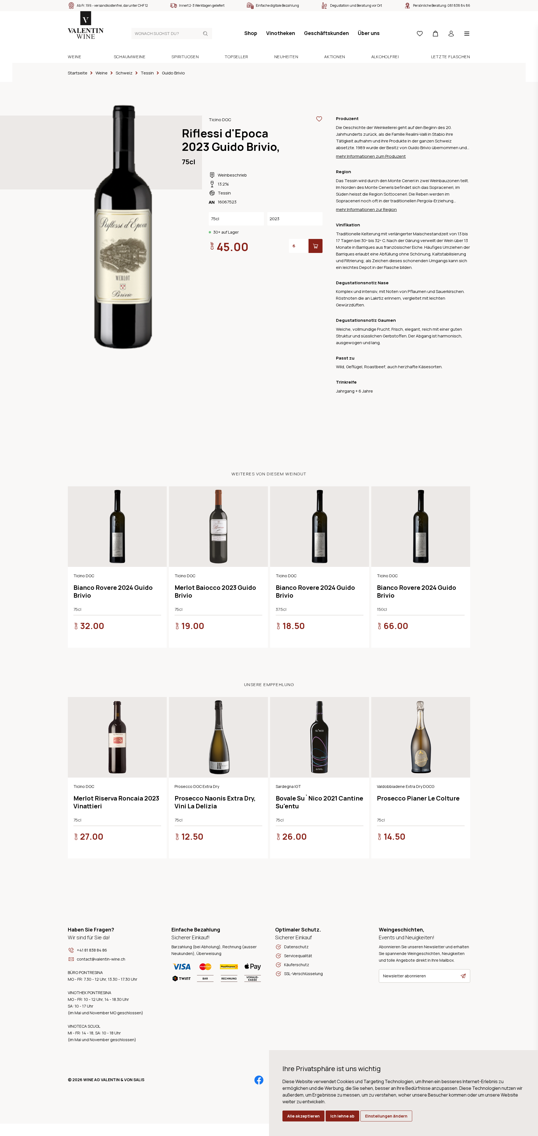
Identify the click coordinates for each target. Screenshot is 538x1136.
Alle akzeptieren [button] (303, 1116)
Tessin (224, 193)
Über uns (369, 33)
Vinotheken (280, 33)
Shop (250, 33)
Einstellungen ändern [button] (386, 1116)
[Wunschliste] (420, 33)
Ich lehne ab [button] (342, 1116)
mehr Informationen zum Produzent (371, 156)
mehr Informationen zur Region (366, 209)
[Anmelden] (451, 33)
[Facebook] (259, 1080)
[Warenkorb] (435, 33)
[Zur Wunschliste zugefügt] (319, 119)
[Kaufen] (316, 246)
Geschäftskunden (326, 33)
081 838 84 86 (458, 5)
